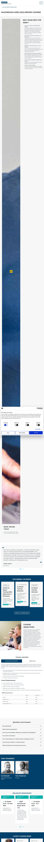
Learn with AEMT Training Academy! (10, 7)
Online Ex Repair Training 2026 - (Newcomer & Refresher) (8, 592)
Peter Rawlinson (20, 776)
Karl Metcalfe (5, 776)
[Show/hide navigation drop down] (41, 2)
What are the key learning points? (10, 729)
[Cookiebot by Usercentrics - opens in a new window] (38, 408)
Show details (37, 429)
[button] (20, 826)
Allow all (36, 432)
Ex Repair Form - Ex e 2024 (35, 803)
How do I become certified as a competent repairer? (14, 742)
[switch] (16, 425)
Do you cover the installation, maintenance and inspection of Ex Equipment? (19, 732)
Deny (8, 432)
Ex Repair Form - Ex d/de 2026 (7, 803)
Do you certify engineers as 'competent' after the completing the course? (18, 738)
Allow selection (22, 432)
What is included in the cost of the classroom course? (14, 745)
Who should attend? (7, 726)
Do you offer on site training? (9, 735)
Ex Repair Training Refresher (20, 589)
